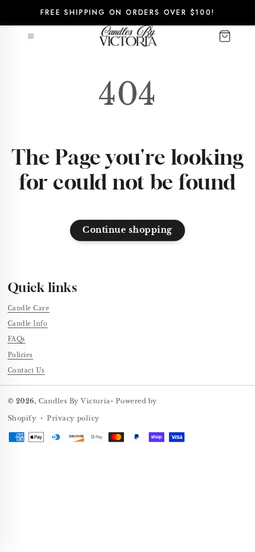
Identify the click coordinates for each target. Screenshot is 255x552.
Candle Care (29, 308)
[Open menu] (31, 36)
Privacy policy (73, 418)
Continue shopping (127, 230)
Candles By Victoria (74, 401)
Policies (20, 355)
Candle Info (28, 324)
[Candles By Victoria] (128, 36)
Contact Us (26, 370)
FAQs (17, 339)
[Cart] (224, 36)
